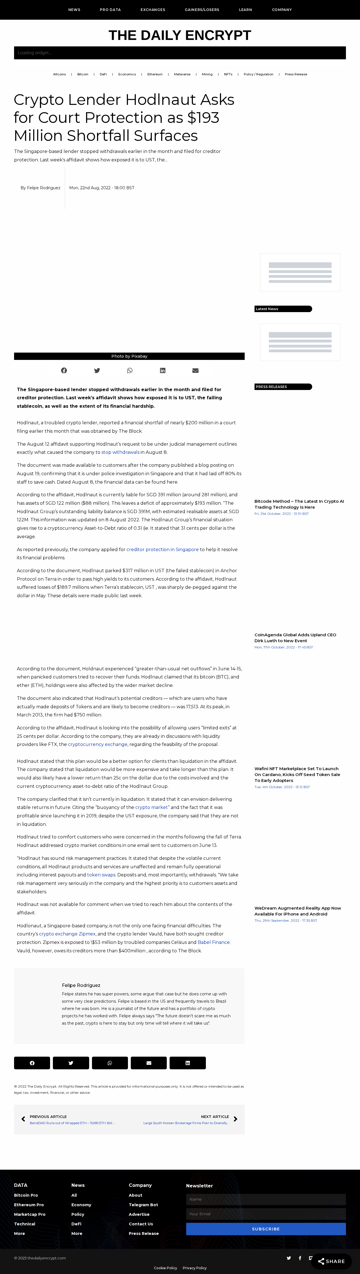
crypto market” (152, 807)
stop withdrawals (121, 452)
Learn (245, 10)
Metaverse (182, 74)
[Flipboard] (311, 1258)
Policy (77, 1214)
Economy (81, 1204)
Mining (207, 74)
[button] (64, 370)
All (74, 1195)
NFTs (228, 74)
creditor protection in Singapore (163, 549)
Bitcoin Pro (26, 1195)
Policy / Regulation (258, 74)
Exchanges (153, 10)
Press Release (296, 74)
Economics (127, 74)
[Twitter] (289, 1258)
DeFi (103, 74)
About (135, 1195)
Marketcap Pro (30, 1214)
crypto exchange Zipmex (67, 934)
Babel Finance (214, 942)
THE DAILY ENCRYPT (180, 35)
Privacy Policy (195, 1268)
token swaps (101, 875)
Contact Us (141, 1223)
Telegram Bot (143, 1204)
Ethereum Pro (29, 1204)
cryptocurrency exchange (97, 744)
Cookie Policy (165, 1268)
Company (282, 10)
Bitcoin (82, 74)
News (74, 10)
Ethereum (155, 74)
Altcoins (59, 74)
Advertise (139, 1214)
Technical (24, 1223)
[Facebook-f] (300, 1258)
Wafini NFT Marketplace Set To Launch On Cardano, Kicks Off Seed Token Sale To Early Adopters (297, 774)
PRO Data (110, 10)
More (19, 1233)
